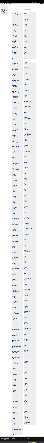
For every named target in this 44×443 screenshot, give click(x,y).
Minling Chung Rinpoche (15, 241)
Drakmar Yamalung (26, 130)
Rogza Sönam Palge (14, 323)
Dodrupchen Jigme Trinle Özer (15, 51)
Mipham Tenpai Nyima (14, 247)
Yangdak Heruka (26, 417)
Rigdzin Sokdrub (26, 307)
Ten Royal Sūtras (26, 361)
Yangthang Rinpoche (14, 422)
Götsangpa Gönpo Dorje (15, 114)
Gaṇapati (25, 156)
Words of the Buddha (4, 10)
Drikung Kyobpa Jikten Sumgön (15, 62)
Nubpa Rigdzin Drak (14, 273)
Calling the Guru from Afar (27, 101)
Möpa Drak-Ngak (26, 255)
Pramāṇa (25, 290)
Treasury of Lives (21, 440)
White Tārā (25, 411)
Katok (25, 195)
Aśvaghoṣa (25, 15)
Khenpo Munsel (14, 195)
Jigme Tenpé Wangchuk (15, 153)
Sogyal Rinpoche (14, 358)
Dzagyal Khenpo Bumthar (15, 75)
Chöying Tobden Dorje (14, 37)
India (25, 177)
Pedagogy (25, 279)
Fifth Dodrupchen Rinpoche (15, 86)
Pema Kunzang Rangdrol (15, 301)
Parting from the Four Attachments (28, 277)
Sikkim (25, 333)
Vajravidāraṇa (26, 401)
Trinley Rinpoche (14, 386)
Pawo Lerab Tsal (14, 295)
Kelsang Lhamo (14, 174)
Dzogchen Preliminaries (27, 138)
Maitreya (25, 239)
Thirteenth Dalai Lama (14, 380)
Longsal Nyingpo (14, 231)
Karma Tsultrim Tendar (15, 162)
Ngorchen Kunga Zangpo (15, 269)
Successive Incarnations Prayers (28, 349)
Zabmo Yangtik (26, 423)
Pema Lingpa (13, 303)
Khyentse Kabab (26, 200)
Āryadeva (25, 12)
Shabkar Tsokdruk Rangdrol (15, 340)
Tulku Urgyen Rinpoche (15, 413)
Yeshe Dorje (13, 424)
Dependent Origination (27, 119)
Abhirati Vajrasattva (26, 66)
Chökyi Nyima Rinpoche (15, 35)
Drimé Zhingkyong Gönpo (15, 68)
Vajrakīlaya (25, 396)
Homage (25, 174)
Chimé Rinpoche (14, 26)
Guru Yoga (25, 168)
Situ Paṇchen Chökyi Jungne (15, 351)
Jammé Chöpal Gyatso (14, 131)
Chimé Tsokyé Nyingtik (27, 106)
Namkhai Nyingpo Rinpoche (15, 253)
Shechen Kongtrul (14, 345)
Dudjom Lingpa (14, 73)
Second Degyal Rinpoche (15, 334)
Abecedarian (25, 62)
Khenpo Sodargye (14, 201)
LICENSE (33, 437)
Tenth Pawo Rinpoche (14, 373)
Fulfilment (25, 155)
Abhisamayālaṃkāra (26, 67)
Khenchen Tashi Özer (14, 184)
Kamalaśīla (25, 29)
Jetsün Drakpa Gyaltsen (14, 145)
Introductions (26, 179)
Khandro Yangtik (26, 199)
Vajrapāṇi (25, 399)
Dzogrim (25, 139)
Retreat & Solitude (26, 305)
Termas (25, 366)
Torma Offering (26, 377)
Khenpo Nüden (14, 196)
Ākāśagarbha (25, 72)
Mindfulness (25, 252)
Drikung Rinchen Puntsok (15, 63)
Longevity (25, 229)
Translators (3, 12)
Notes (25, 266)
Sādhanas (25, 312)
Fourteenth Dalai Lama (14, 90)
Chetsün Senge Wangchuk (15, 25)
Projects (32, 2)
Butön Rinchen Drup (14, 23)
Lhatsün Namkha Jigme (15, 220)
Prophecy (25, 294)
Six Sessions (25, 338)
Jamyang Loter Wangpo (14, 140)
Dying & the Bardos (26, 135)
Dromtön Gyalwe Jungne (15, 69)
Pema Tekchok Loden (14, 306)
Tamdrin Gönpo (14, 364)
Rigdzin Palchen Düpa (14, 318)
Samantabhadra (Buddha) (27, 316)
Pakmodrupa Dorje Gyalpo (15, 289)
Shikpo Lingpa (14, 350)
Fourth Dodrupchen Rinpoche (15, 92)
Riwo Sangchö (26, 310)
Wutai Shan (25, 412)
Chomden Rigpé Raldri (14, 36)
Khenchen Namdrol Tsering (15, 180)
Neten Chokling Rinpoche (15, 258)
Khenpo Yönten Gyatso (14, 206)
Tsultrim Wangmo (14, 403)
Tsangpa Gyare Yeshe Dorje (15, 392)
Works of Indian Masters (28, 10)
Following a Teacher (26, 152)
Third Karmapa (14, 379)
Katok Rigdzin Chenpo (14, 168)
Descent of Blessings (26, 122)
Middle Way (25, 250)
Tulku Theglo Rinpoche (15, 411)
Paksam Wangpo (14, 290)
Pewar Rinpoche (14, 308)
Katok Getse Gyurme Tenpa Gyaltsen (16, 167)
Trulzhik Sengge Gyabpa (15, 391)
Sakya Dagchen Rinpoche (15, 328)
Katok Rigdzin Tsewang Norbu (15, 169)
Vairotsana (13, 418)
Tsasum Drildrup (26, 382)
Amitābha (25, 74)
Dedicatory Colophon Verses (27, 118)
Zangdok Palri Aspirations (27, 424)
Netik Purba (25, 261)
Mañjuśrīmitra (26, 34)
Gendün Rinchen (14, 102)
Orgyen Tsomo (13, 286)
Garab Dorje (25, 24)
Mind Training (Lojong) (27, 251)
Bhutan (25, 89)
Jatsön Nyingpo (14, 141)
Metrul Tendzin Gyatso (14, 239)
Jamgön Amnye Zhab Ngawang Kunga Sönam (17, 129)
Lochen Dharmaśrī (14, 228)
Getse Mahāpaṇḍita (14, 107)
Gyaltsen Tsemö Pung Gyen (27, 169)
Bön (24, 97)
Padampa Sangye (26, 40)
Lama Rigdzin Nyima (14, 217)
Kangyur (25, 190)
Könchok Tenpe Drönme (15, 208)
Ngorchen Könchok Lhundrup (15, 268)
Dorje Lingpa (13, 59)
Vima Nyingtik (26, 407)
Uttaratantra (25, 394)
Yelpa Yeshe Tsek (14, 423)
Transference (25, 378)
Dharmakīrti (25, 23)
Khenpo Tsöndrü (14, 202)
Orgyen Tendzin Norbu (14, 284)
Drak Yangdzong (26, 127)
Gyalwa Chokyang (14, 124)
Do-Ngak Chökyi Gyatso (15, 48)
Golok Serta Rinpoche (14, 109)
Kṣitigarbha (25, 202)
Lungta (25, 233)
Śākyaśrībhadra (26, 42)
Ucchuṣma (25, 390)
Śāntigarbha (25, 46)
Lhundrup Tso (13, 223)
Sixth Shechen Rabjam (14, 356)
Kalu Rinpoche (14, 157)
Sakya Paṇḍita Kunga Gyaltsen (15, 329)
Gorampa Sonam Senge (14, 113)
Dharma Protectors (26, 124)
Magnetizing (25, 235)
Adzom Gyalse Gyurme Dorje (15, 14)
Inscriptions (25, 178)
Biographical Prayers (26, 90)
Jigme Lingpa (13, 151)
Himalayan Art (21, 439)
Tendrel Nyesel (26, 362)
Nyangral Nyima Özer (14, 278)
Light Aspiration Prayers (27, 218)
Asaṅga (25, 14)
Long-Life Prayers (26, 222)
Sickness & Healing (26, 332)
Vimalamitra (25, 57)
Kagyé (25, 188)
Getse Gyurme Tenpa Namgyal (15, 106)
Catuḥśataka (25, 102)
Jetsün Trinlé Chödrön (14, 148)
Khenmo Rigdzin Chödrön (15, 186)
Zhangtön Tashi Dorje (14, 434)
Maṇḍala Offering (26, 241)
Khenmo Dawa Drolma (14, 185)
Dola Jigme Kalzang (14, 52)
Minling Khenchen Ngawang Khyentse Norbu (17, 242)
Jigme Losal (13, 152)
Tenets (25, 363)
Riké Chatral (13, 319)
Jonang (25, 185)
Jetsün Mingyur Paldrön (15, 147)
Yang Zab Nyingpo (26, 416)
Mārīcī (25, 245)
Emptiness (25, 146)
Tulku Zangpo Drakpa (14, 414)
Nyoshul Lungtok (14, 281)
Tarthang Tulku (14, 368)
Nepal (25, 260)
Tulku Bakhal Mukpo (14, 407)
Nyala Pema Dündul (14, 275)
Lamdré (25, 211)
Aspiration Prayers (26, 79)
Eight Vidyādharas (26, 141)
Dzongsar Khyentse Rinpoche (15, 80)
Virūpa (25, 58)
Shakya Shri (13, 341)
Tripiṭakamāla (26, 53)
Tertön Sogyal (13, 375)
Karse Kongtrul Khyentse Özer (15, 164)
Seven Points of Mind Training (27, 328)
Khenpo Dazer (13, 191)
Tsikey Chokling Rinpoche (15, 400)
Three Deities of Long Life (27, 371)
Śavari (25, 48)
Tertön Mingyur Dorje (14, 374)
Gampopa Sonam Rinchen (15, 98)
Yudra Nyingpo (14, 428)
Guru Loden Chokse (26, 163)
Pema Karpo (13, 300)
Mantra (25, 244)
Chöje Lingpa (13, 30)
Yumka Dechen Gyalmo (27, 422)
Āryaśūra (25, 13)
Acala (25, 68)
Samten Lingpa (14, 331)
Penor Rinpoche (14, 307)
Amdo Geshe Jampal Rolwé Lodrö (16, 18)
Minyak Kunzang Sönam (15, 245)
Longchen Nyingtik (26, 223)
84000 (20, 438)
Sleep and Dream (26, 340)
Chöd (25, 107)
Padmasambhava (26, 41)
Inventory (25, 180)
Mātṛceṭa (25, 35)
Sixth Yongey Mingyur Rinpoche (16, 357)
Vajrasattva (25, 400)
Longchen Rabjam (14, 230)
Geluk (25, 157)
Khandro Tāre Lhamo (14, 175)
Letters (25, 216)
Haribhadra (25, 25)
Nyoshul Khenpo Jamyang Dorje (15, 280)
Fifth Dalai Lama (14, 85)
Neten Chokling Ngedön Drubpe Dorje (16, 256)
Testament (25, 367)
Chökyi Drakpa (14, 34)
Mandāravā (25, 31)
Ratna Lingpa (13, 312)
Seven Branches (26, 327)
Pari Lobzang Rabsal (14, 292)
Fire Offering (25, 150)
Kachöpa (13, 156)
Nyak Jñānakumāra (14, 274)
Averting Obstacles (26, 85)
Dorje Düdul (13, 58)
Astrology (25, 80)
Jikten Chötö (25, 184)
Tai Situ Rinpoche (14, 362)
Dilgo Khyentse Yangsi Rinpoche (16, 45)
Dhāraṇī (25, 123)
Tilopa (25, 52)
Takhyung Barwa (26, 356)
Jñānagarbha (25, 26)
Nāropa (25, 37)
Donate (42, 2)
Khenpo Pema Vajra (14, 197)
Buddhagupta (26, 19)
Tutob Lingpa (13, 417)
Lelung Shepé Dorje (14, 219)
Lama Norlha (25, 207)
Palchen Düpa (26, 274)
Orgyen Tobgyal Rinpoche (15, 285)
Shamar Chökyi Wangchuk (15, 342)
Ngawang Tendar (14, 263)
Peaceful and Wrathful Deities (27, 278)
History (25, 173)
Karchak (25, 191)
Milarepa (13, 240)
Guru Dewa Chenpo (26, 161)
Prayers (25, 291)
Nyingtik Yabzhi (26, 272)
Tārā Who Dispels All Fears (27, 360)
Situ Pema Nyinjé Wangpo (15, 352)
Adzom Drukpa (14, 13)
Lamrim (25, 212)
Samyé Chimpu (26, 318)
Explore (29, 2)
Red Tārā (25, 302)
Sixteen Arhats (26, 339)
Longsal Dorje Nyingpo (27, 230)
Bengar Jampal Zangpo (14, 20)
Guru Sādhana (26, 167)
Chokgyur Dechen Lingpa (15, 31)
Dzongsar (25, 140)
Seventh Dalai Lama (14, 339)
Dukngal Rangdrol (26, 133)
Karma (25, 194)
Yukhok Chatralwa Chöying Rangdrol (16, 429)
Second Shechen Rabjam (15, 335)
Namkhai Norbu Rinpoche (15, 252)
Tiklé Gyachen (26, 374)
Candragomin (26, 20)
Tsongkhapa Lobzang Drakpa (15, 402)
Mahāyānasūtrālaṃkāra (27, 238)
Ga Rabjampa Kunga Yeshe (15, 97)
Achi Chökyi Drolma (26, 69)
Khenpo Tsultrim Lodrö (15, 203)
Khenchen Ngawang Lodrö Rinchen (16, 181)
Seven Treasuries (26, 329)
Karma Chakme (14, 158)
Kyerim (25, 205)
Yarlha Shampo (26, 418)
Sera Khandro (13, 336)
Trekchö (25, 379)
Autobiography (26, 83)
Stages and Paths (26, 345)
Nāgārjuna (25, 36)
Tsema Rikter (26, 383)
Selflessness (25, 324)
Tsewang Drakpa (14, 397)
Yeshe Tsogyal (13, 425)
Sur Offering (25, 351)
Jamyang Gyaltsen (14, 135)
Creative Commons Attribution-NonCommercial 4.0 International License (37, 439)
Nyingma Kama (26, 268)
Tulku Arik (13, 406)
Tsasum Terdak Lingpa (14, 395)
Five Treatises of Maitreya (27, 151)
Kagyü (25, 189)
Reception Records (26, 300)
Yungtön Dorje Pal (14, 430)
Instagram (29, 439)
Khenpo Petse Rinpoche (15, 198)
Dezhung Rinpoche (14, 41)
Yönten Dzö (25, 421)
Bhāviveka (25, 18)
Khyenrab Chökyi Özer (14, 207)
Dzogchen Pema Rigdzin (15, 76)
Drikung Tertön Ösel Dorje (15, 64)
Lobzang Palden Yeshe (14, 225)
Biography (25, 91)
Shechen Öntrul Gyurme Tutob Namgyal (16, 346)
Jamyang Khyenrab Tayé (15, 136)
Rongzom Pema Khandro (27, 311)
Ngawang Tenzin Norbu (15, 264)
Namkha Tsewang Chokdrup (15, 251)
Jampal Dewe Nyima (14, 134)
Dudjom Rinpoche (14, 74)
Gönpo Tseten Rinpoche (15, 112)
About (39, 2)
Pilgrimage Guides (26, 285)
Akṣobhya (25, 73)
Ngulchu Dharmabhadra (15, 270)
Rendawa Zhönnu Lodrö (15, 314)
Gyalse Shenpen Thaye (14, 120)
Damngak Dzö (26, 116)
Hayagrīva (25, 172)
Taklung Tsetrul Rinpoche (15, 363)
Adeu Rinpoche (14, 12)
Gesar (25, 158)
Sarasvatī (25, 321)
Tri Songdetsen (14, 385)
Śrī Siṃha (25, 51)
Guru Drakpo (25, 162)
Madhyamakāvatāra (26, 234)
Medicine (25, 246)
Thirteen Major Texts (26, 368)
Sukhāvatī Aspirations (26, 350)
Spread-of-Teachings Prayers (27, 344)
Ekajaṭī (25, 144)
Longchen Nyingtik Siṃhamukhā (28, 227)
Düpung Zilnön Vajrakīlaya (27, 134)
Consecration (25, 113)
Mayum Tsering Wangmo (15, 235)
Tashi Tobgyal (13, 369)
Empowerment (26, 145)
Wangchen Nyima (14, 419)
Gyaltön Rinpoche (14, 123)
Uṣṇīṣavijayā (25, 393)
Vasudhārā (25, 405)
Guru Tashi (13, 118)
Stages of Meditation (26, 346)
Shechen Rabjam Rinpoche (15, 347)
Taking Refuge (26, 357)
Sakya (25, 313)
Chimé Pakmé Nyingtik (27, 105)
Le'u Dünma (25, 213)
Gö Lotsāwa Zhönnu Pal (15, 108)
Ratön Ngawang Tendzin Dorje (15, 313)
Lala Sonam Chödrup (14, 214)
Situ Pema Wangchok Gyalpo (15, 353)
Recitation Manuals (26, 301)
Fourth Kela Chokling (14, 95)
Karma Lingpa (13, 159)
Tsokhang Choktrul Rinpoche (15, 401)
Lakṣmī (25, 30)
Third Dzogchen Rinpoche (15, 378)
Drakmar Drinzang (26, 129)
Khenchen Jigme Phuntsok (15, 179)
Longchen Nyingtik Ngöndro (27, 224)
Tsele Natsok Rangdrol (14, 396)
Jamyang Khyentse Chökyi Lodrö (16, 137)
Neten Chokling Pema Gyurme (15, 257)
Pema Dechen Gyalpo (14, 297)
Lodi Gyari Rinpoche (14, 229)
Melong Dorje (13, 236)
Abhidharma (25, 63)
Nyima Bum (13, 279)
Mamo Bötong (26, 240)
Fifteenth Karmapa (14, 84)
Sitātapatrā (25, 335)
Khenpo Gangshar (14, 192)
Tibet (25, 373)
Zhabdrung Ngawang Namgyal (15, 433)
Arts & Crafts (25, 78)
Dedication (25, 117)
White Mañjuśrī (26, 410)
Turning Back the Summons (27, 388)
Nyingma (25, 267)
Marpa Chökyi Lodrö (14, 234)
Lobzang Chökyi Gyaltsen (15, 224)
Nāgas (25, 256)
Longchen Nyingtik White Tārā (28, 228)
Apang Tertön (13, 19)
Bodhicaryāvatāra (26, 94)
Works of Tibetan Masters (16, 10)
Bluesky (28, 438)
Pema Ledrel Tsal (14, 302)
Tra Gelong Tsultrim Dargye (15, 384)
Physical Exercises (26, 283)
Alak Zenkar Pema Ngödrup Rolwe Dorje (16, 15)
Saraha (25, 47)
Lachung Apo (13, 213)
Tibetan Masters (13, 439)
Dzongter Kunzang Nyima (15, 81)
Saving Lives (25, 322)
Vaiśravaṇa (25, 395)
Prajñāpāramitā (26, 288)
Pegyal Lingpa (13, 296)
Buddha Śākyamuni (26, 100)
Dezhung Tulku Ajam (14, 42)
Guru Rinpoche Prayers (27, 166)
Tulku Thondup (14, 412)
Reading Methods (26, 299)
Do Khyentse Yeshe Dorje (15, 47)
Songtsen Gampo (14, 361)
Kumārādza (13, 209)
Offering (25, 273)
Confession (25, 112)
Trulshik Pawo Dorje (14, 389)
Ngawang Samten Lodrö (15, 262)
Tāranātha (13, 367)
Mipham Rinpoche (14, 246)
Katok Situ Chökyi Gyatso (15, 170)
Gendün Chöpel (14, 101)
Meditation (25, 249)
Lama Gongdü (26, 206)
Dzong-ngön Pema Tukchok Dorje (16, 79)
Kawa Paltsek (13, 173)
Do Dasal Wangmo (14, 46)
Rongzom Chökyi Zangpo (15, 325)
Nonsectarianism (26, 263)
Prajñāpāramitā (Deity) (27, 289)
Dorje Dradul (13, 57)
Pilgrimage (25, 284)
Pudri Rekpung (26, 295)
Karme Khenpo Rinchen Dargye (15, 163)
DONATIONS (2, 437)
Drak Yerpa (25, 128)
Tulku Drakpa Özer (14, 408)
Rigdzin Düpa (26, 306)
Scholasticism (26, 323)
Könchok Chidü (26, 201)
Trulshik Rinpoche (14, 390)
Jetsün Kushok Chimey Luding (15, 146)
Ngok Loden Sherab (14, 267)
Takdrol (25, 355)
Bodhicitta (25, 95)
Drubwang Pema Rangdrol (15, 70)
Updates (36, 2)
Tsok (25, 384)
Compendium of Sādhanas (27, 111)
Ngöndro (25, 262)
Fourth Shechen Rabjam (15, 96)
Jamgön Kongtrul (14, 130)
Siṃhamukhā (25, 334)
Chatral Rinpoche (14, 24)
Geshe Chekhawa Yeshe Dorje (15, 103)
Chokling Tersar (26, 108)
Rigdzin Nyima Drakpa (14, 317)
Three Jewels (25, 372)
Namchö (25, 257)
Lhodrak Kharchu (26, 217)
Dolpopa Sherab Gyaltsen (15, 53)
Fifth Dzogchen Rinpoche (15, 87)
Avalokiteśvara (26, 84)
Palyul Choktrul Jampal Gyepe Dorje (16, 291)
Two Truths (25, 389)
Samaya (25, 317)
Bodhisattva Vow (26, 96)
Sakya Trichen (13, 330)
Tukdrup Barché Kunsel (27, 385)
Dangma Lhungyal (14, 40)
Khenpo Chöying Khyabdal (15, 190)
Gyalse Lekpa (13, 119)
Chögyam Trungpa (14, 29)
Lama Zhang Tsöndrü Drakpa (15, 218)
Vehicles (25, 406)
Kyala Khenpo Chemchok (15, 212)
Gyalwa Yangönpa (14, 125)
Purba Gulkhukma (26, 296)
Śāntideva (25, 45)
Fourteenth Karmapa (14, 91)
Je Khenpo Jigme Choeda (15, 142)
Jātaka (25, 183)
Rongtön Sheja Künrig (14, 324)
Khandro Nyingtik (26, 196)
